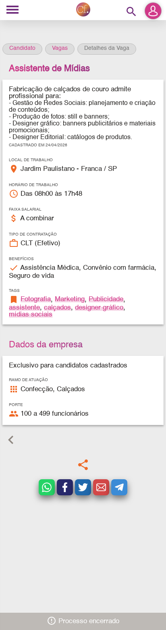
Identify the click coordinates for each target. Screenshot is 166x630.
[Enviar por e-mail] (101, 487)
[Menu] (12, 10)
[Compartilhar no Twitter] (83, 487)
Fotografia (36, 299)
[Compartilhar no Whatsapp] (47, 487)
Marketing (70, 299)
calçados (57, 307)
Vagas (60, 48)
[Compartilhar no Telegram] (119, 487)
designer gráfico (99, 307)
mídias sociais (30, 314)
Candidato (22, 48)
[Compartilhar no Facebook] (65, 487)
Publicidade (106, 299)
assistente (24, 307)
